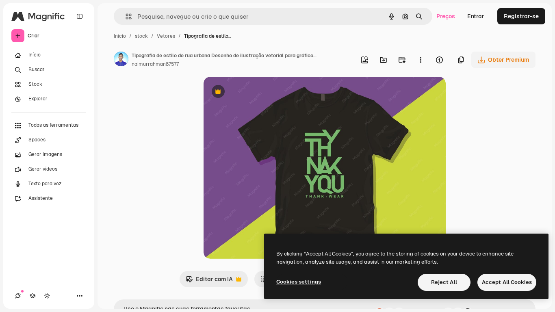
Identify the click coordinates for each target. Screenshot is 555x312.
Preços (445, 16)
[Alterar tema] (47, 295)
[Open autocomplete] (125, 16)
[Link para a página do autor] (121, 60)
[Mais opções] (420, 60)
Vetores (166, 36)
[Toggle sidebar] (79, 16)
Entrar (475, 16)
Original (255, 92)
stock (141, 36)
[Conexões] (17, 295)
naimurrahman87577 (155, 64)
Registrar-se (521, 16)
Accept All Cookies (507, 282)
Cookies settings (298, 281)
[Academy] (32, 295)
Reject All (444, 282)
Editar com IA (209, 281)
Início (120, 36)
